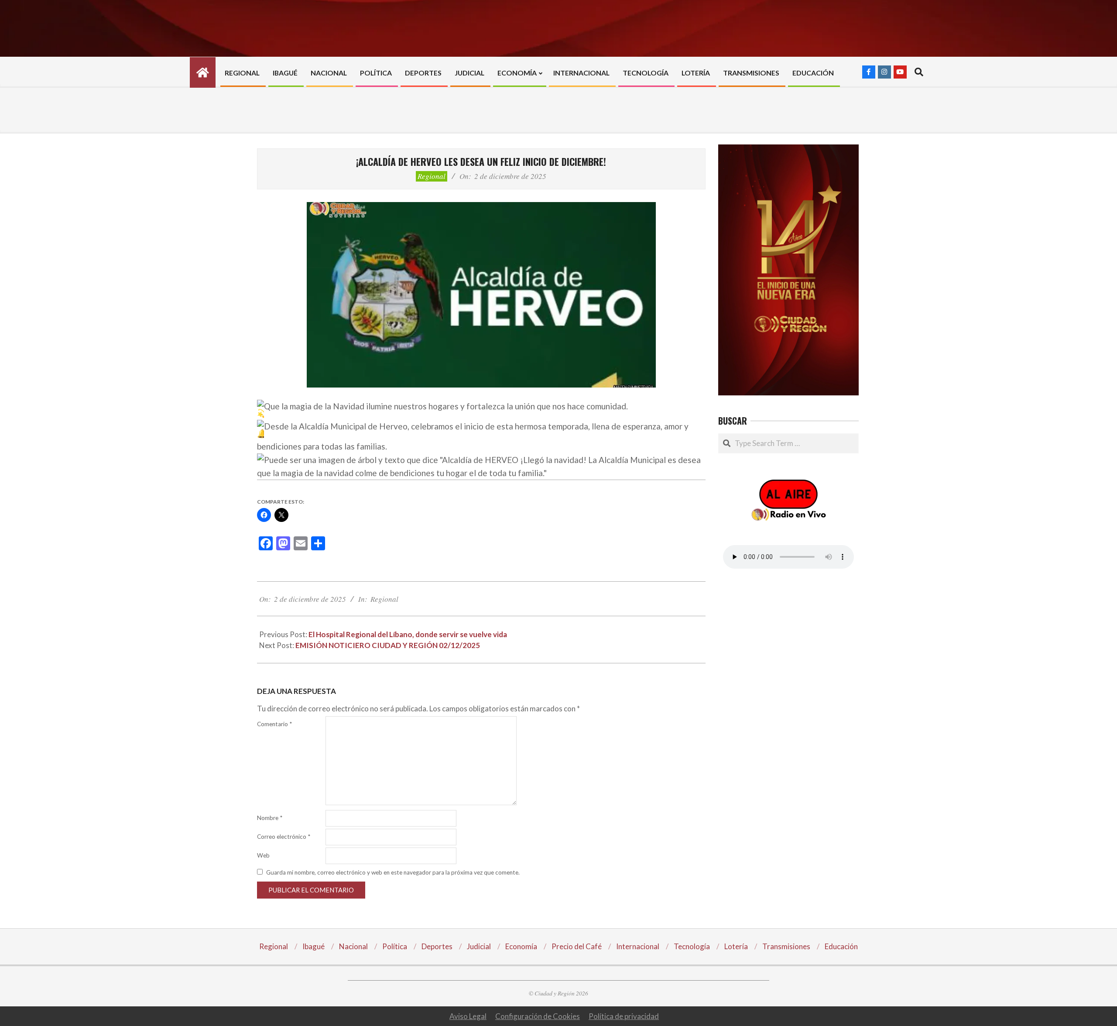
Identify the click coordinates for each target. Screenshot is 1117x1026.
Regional (431, 176)
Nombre (269, 817)
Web (263, 855)
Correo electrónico (283, 836)
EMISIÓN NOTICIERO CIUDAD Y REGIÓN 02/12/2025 (387, 645)
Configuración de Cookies (537, 1016)
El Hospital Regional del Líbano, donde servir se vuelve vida (407, 634)
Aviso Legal (468, 1016)
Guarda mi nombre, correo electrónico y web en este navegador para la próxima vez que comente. (393, 872)
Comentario (274, 724)
